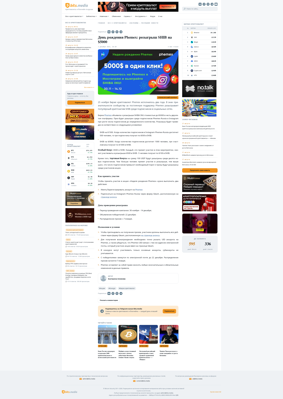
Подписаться (80, 103)
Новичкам (104, 16)
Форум (152, 16)
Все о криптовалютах (74, 16)
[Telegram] (212, 4)
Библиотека (91, 16)
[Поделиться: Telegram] (120, 31)
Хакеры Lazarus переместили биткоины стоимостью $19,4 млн (78, 40)
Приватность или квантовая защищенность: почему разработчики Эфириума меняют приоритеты (78, 31)
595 (192, 244)
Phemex (108, 115)
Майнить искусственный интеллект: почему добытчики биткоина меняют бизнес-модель (127, 354)
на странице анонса (150, 235)
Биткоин (123, 346)
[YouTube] (216, 4)
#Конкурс (112, 288)
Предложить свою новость (200, 170)
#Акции (102, 288)
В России (102, 346)
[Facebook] (204, 4)
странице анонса (109, 197)
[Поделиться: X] (117, 31)
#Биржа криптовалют (127, 288)
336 (208, 244)
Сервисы (128, 16)
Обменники (116, 16)
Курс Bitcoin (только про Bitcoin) (76, 254)
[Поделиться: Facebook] (113, 31)
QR (177, 395)
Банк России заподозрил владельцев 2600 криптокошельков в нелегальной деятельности (107, 354)
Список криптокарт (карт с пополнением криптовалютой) (79, 243)
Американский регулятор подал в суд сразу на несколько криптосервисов (78, 82)
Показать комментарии (109, 300)
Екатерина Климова (116, 279)
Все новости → (89, 87)
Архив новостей (215, 392)
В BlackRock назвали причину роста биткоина (197, 155)
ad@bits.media (197, 379)
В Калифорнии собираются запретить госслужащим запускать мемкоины (78, 48)
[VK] (200, 4)
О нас (160, 16)
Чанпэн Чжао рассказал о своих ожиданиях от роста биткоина (169, 353)
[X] (208, 4)
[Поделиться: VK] (109, 31)
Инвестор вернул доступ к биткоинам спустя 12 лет (78, 73)
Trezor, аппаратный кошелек (75, 232)
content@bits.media (143, 381)
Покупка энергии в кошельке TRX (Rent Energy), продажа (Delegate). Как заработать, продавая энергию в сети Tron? (78, 276)
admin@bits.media (89, 379)
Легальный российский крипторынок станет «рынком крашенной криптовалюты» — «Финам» (147, 355)
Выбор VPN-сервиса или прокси (76, 264)
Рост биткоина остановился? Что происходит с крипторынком (76, 65)
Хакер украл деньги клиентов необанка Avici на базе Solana (78, 57)
